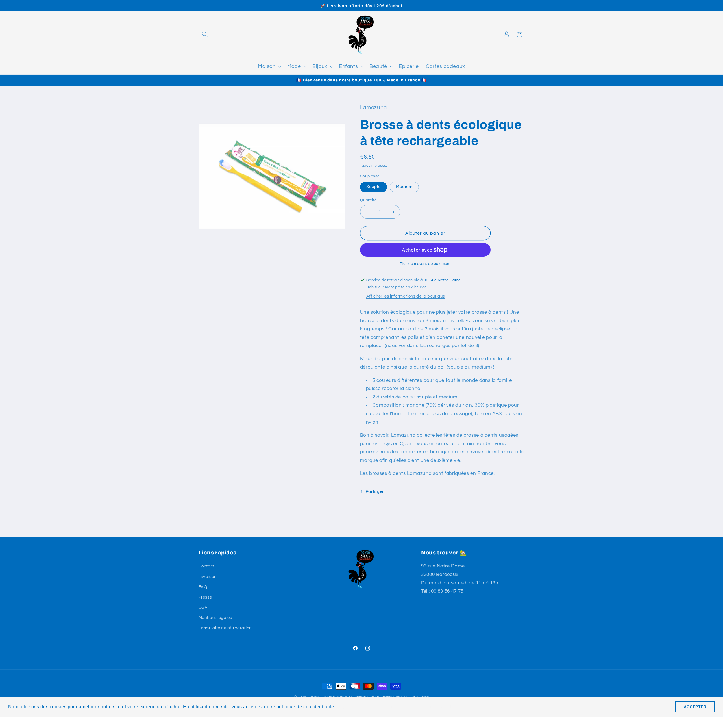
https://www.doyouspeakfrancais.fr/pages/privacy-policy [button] (397, 706)
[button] (205, 34)
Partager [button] (375, 491)
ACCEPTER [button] (695, 707)
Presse (205, 597)
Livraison (208, 577)
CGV (203, 607)
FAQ (203, 587)
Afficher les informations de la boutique (405, 296)
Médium (404, 187)
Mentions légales (215, 618)
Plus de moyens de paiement (425, 264)
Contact (207, 566)
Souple (373, 187)
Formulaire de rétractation (225, 628)
